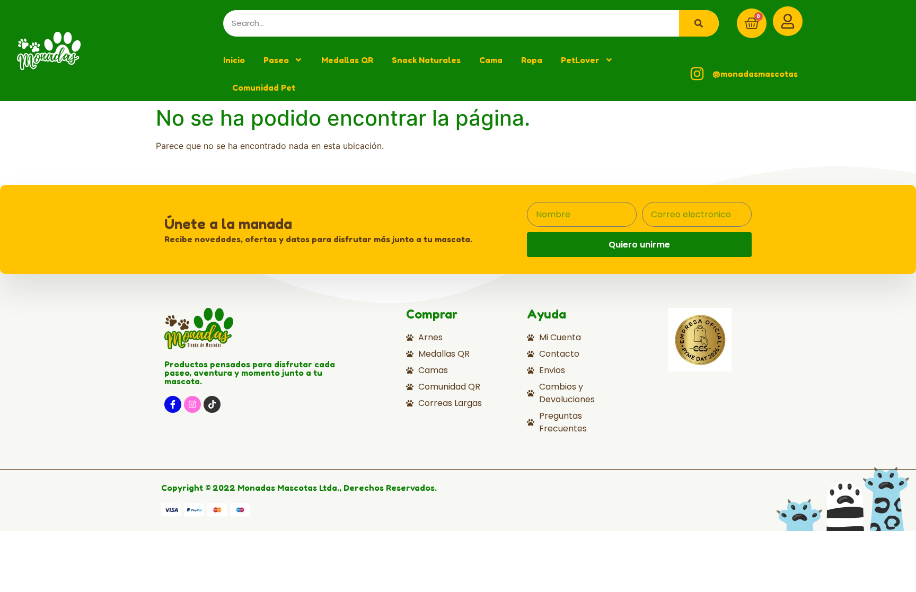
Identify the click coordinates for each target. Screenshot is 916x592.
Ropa (531, 60)
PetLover (580, 60)
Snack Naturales (426, 60)
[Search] (699, 23)
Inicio (234, 60)
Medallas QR (347, 60)
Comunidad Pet (263, 87)
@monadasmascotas (755, 73)
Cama (491, 60)
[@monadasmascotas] (697, 73)
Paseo (276, 60)
